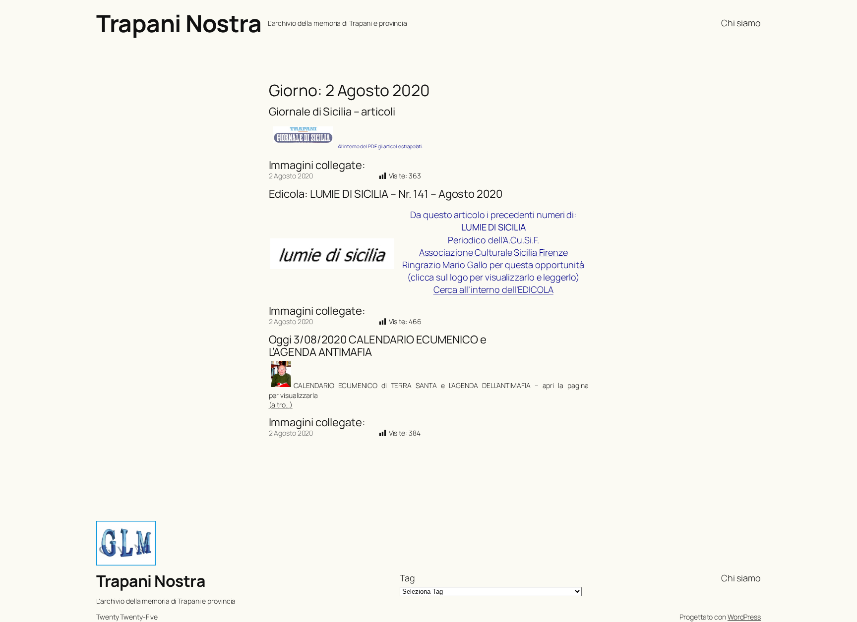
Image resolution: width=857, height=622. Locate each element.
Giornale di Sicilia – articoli (332, 112)
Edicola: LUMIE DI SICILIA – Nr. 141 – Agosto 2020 (385, 194)
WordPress (744, 617)
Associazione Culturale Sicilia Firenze (493, 252)
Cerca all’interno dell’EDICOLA (493, 289)
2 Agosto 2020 (291, 175)
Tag (407, 578)
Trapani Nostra (178, 23)
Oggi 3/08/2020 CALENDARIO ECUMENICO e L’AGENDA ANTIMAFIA (378, 346)
